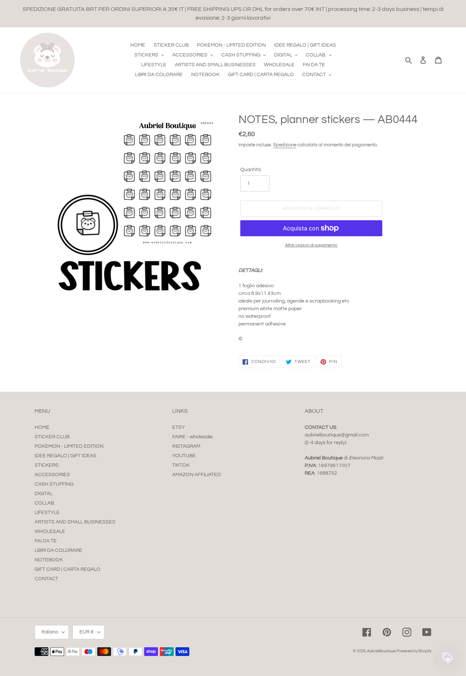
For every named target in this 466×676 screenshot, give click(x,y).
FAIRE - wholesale (192, 436)
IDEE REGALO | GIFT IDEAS (65, 455)
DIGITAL (43, 493)
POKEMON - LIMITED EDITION (69, 446)
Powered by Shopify (413, 651)
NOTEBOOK (49, 559)
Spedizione (284, 144)
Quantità (250, 169)
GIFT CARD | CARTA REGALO (67, 569)
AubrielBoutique (381, 651)
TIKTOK (181, 465)
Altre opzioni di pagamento (311, 245)
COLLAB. (45, 503)
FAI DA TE (46, 540)
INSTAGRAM (186, 446)
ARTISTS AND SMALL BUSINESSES (75, 522)
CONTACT (46, 578)
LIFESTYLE (47, 512)
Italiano (50, 632)
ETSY (178, 427)
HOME (42, 427)
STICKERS (47, 465)
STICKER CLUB (52, 436)
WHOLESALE (50, 531)
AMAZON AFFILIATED (196, 474)
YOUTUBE (184, 455)
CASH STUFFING (54, 484)
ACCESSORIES (52, 474)
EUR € (86, 632)
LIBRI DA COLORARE (58, 550)
